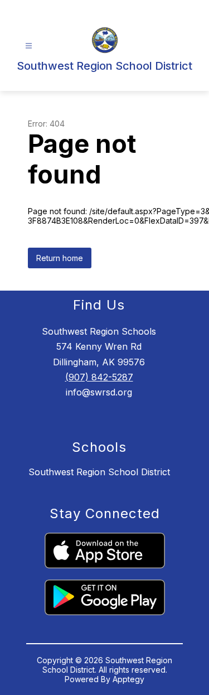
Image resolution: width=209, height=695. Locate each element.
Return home (59, 258)
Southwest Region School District (99, 471)
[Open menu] (28, 46)
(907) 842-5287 (99, 377)
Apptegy (128, 679)
